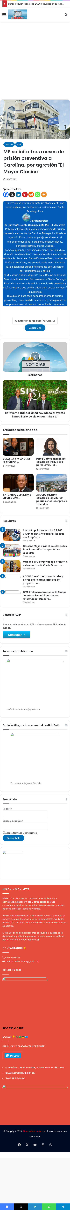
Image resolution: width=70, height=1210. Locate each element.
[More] (44, 194)
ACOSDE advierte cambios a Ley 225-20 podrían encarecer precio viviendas (51, 499)
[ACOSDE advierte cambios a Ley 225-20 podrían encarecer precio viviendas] (51, 483)
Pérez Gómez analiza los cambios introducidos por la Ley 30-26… (51, 462)
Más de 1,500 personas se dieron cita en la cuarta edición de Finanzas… (45, 563)
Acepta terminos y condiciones (21, 833)
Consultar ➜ (16, 634)
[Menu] (4, 15)
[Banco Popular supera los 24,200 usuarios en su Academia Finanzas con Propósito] (12, 535)
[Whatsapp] (37, 194)
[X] (12, 194)
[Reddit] (31, 194)
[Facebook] (6, 194)
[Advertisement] (35, 62)
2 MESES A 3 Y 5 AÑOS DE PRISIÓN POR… (16, 460)
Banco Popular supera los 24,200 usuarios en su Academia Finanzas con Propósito (43, 534)
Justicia (9, 144)
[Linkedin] (18, 194)
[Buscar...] (66, 15)
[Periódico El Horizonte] (17, 14)
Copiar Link (35, 327)
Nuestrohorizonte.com (34, 1131)
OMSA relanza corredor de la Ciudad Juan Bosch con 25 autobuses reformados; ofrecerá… (45, 595)
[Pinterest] (25, 194)
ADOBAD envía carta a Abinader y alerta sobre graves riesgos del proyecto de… (43, 580)
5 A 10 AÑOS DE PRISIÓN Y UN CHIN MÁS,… (17, 496)
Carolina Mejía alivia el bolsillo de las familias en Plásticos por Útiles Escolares (45, 549)
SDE (19, 144)
